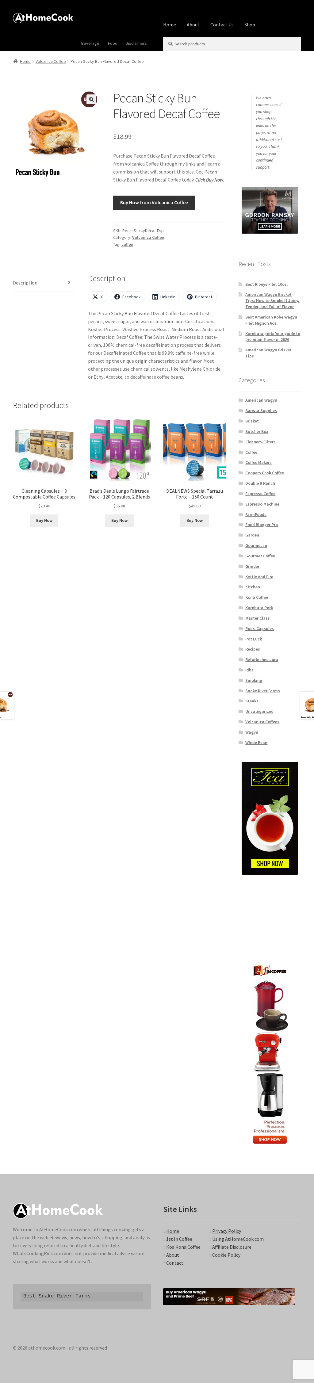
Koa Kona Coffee (183, 1247)
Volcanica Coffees (262, 721)
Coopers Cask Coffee (264, 473)
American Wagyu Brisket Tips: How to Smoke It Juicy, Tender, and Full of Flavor (272, 300)
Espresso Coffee (260, 493)
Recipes (252, 649)
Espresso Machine (262, 504)
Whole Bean (256, 742)
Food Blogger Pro (261, 524)
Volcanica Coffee (51, 61)
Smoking (253, 680)
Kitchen (252, 587)
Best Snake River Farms (57, 1296)
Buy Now (44, 520)
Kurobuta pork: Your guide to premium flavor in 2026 (272, 336)
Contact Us (222, 24)
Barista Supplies (261, 410)
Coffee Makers (258, 462)
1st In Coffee (179, 1239)
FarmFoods (255, 514)
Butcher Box (256, 431)
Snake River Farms (262, 690)
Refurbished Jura (261, 659)
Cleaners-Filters (260, 442)
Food (112, 43)
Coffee (251, 452)
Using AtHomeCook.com (238, 1239)
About (193, 24)
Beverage (90, 43)
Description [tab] (25, 283)
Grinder (252, 566)
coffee (127, 244)
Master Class (257, 618)
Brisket (252, 421)
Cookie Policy (226, 1255)
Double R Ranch (260, 483)
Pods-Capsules (259, 628)
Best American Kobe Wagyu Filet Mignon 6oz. (271, 320)
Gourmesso (256, 545)
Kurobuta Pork (259, 607)
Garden (252, 535)
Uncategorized (259, 711)
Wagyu (251, 732)
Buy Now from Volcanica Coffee (154, 202)
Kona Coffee (256, 597)
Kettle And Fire (259, 576)
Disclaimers (136, 43)
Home (169, 24)
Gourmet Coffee (260, 556)
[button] (91, 99)
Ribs (249, 670)
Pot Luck (253, 639)
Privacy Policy (226, 1231)
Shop (249, 24)
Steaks (251, 701)
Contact (174, 1263)
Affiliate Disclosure (231, 1247)
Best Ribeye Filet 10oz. (266, 284)
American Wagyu (261, 400)
